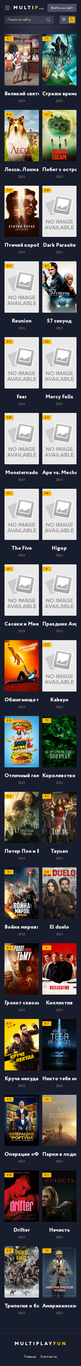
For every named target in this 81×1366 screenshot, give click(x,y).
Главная (30, 1356)
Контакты (48, 1356)
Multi (28, 7)
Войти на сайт (62, 8)
